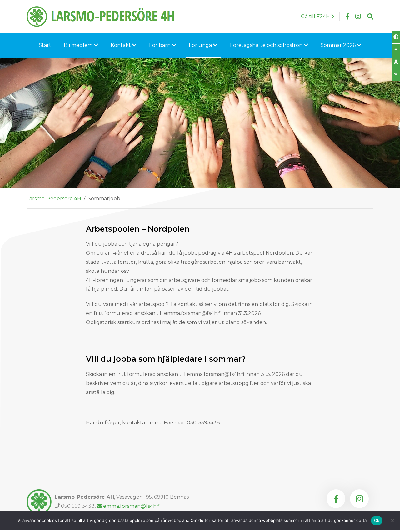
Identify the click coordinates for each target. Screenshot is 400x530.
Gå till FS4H (316, 16)
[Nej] (392, 521)
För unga (201, 45)
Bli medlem (79, 45)
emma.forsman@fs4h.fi (131, 506)
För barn (160, 45)
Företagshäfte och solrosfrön (267, 45)
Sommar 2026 (339, 45)
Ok (377, 520)
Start (45, 45)
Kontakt (121, 45)
